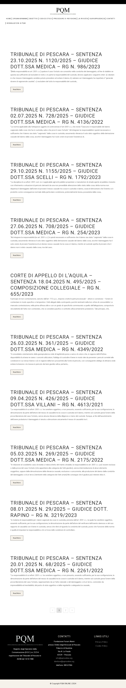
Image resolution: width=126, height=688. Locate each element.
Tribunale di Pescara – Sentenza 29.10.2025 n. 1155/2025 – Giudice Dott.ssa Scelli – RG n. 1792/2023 (56, 171)
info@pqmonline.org (64, 658)
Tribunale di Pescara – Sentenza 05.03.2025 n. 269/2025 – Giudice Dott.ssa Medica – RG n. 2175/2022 (56, 454)
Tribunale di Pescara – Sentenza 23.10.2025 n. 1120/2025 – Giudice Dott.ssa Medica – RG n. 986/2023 (56, 60)
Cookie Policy (101, 646)
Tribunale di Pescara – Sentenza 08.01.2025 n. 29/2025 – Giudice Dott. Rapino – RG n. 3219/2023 (59, 509)
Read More (17, 89)
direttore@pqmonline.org (64, 661)
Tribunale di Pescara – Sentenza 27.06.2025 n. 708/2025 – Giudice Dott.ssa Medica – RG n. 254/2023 (56, 226)
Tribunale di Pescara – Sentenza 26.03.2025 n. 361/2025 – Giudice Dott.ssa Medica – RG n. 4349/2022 (56, 343)
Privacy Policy (101, 642)
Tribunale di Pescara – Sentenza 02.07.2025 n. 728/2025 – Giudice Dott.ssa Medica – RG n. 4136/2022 (56, 116)
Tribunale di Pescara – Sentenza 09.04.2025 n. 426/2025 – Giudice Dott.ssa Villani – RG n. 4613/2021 (56, 398)
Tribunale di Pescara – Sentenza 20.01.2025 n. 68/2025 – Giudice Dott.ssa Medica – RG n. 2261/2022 (56, 564)
